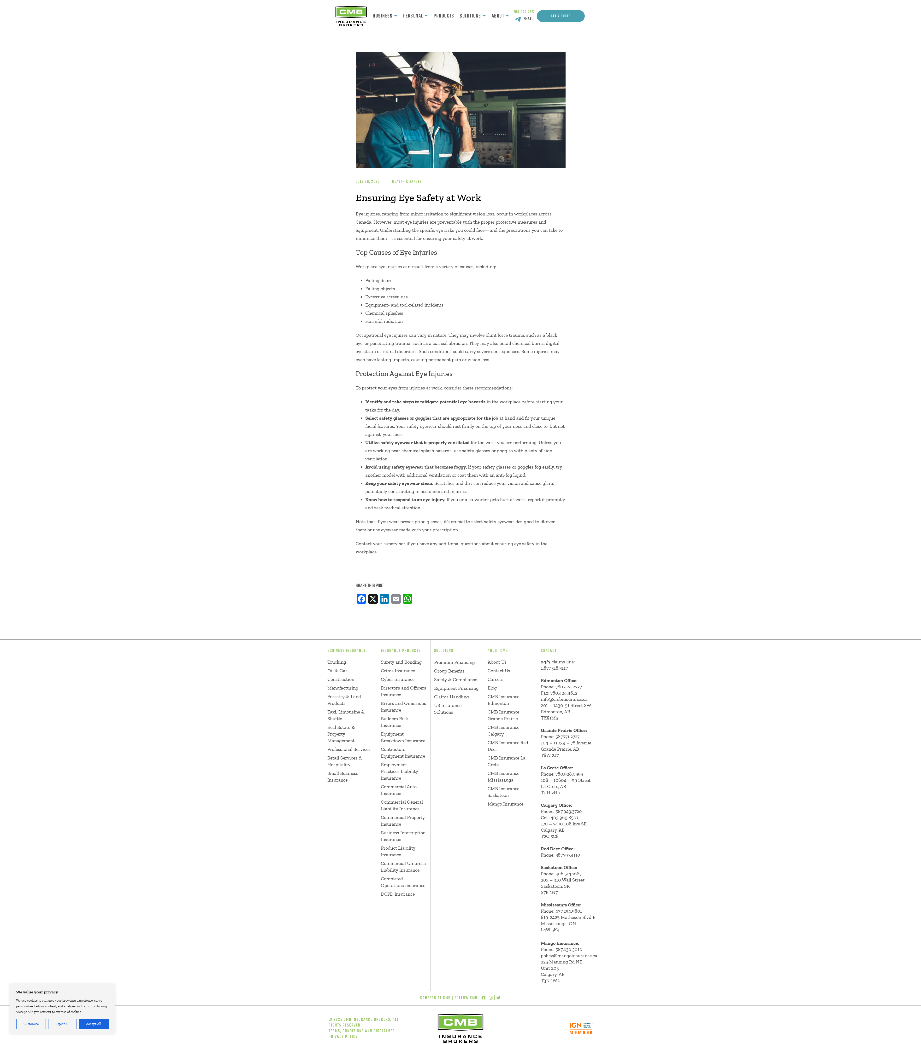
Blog (492, 688)
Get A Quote (561, 16)
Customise (31, 1024)
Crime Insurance (398, 670)
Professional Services (349, 749)
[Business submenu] (395, 16)
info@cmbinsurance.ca (564, 699)
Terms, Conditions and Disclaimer (362, 1031)
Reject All (62, 1024)
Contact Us (499, 670)
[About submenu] (507, 16)
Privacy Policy (343, 1036)
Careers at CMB (435, 998)
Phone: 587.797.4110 (560, 855)
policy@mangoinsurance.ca (569, 955)
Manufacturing (342, 688)
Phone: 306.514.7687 (561, 873)
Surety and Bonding (401, 662)
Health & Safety (407, 181)
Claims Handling (451, 697)
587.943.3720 (568, 811)
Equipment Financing (456, 688)
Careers (495, 679)
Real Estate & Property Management (341, 733)
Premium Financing (454, 662)
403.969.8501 (564, 817)
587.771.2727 (567, 736)
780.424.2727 (524, 12)
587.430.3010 (568, 949)
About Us (497, 662)
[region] (62, 1009)
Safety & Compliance (455, 679)
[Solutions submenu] (484, 16)
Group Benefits (449, 671)
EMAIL (528, 19)
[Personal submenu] (426, 16)
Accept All (93, 1024)
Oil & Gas (337, 670)
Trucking (336, 662)
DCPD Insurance (398, 894)
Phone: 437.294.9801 (561, 911)
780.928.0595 (569, 774)
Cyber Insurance (397, 679)
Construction (340, 679)
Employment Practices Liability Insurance (399, 771)
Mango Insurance (505, 804)
